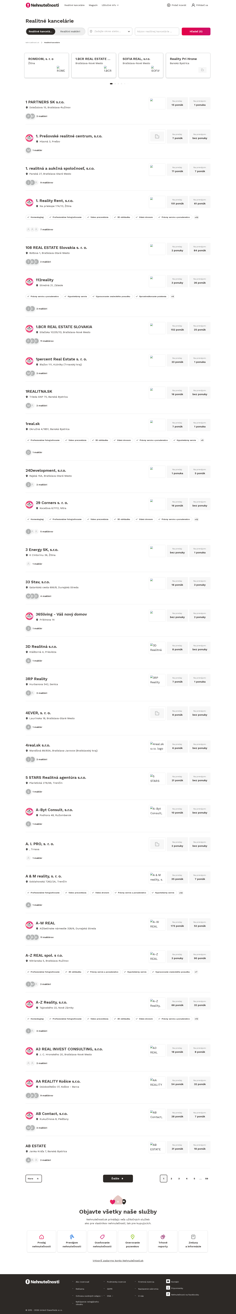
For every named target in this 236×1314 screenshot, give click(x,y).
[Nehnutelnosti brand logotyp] (42, 5)
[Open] (129, 31)
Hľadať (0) (196, 31)
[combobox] (108, 31)
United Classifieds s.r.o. (51, 1310)
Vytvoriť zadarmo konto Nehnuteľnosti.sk (118, 1260)
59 (206, 1178)
